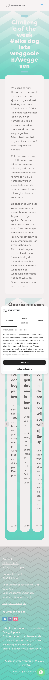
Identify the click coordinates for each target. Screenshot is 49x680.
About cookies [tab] (24, 321)
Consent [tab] (9, 321)
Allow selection (24, 369)
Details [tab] (40, 321)
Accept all (24, 362)
